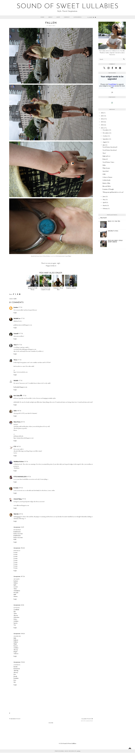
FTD (15, 446)
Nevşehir (16, 592)
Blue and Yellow (106, 186)
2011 (102, 128)
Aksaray (16, 615)
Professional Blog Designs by (67, 751)
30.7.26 (23, 576)
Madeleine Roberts (19, 461)
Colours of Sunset (107, 177)
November (106, 133)
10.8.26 (23, 633)
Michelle (16, 380)
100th (103, 174)
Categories (77, 17)
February (105, 208)
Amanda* (16, 333)
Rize (15, 674)
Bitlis (15, 594)
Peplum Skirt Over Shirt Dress (115, 241)
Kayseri (16, 646)
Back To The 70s (114, 221)
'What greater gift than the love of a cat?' (113, 192)
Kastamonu (17, 668)
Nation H (105, 159)
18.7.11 (19, 410)
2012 (102, 125)
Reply (15, 312)
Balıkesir (16, 640)
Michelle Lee (17, 318)
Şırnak (15, 676)
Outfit (14, 298)
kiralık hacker (17, 531)
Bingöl (15, 651)
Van (15, 625)
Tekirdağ (16, 670)
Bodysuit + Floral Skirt (58, 288)
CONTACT (67, 17)
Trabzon (16, 653)
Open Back (105, 171)
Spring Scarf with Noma (32, 288)
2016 (102, 113)
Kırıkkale (16, 678)
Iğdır (15, 585)
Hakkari (16, 642)
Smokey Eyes (113, 231)
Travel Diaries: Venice (108, 162)
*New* (104, 153)
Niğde (15, 644)
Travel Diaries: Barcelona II (109, 147)
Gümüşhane (17, 590)
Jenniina (16, 307)
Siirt (15, 611)
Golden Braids (106, 180)
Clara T (16, 344)
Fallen (104, 165)
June (104, 196)
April (104, 202)
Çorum (16, 587)
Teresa (15, 360)
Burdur (16, 666)
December (106, 130)
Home (42, 17)
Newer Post (15, 718)
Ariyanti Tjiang (18, 499)
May (104, 199)
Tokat (15, 589)
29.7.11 (21, 514)
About (50, 17)
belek (15, 539)
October (105, 136)
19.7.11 (26, 461)
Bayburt (16, 581)
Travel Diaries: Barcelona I (109, 150)
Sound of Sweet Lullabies (67, 6)
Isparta (15, 623)
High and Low (106, 156)
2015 (102, 116)
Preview (103, 218)
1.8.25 (22, 527)
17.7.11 (20, 307)
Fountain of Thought (108, 189)
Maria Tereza (17, 422)
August (105, 142)
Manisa (15, 596)
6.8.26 (22, 605)
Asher (15, 410)
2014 (102, 119)
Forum (15, 552)
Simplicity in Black (71, 288)
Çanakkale (16, 609)
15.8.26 (23, 662)
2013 (102, 122)
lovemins (16, 488)
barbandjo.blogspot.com (20, 387)
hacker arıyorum (18, 533)
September (106, 139)
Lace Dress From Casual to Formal (45, 288)
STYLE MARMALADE (20, 476)
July (104, 145)
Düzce (15, 619)
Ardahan (16, 621)
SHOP (58, 17)
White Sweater (106, 168)
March (104, 205)
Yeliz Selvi (16, 514)
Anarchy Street (52, 256)
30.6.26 (23, 548)
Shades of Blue (106, 183)
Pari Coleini (17, 395)
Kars (15, 680)
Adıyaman (16, 617)
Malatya (16, 583)
